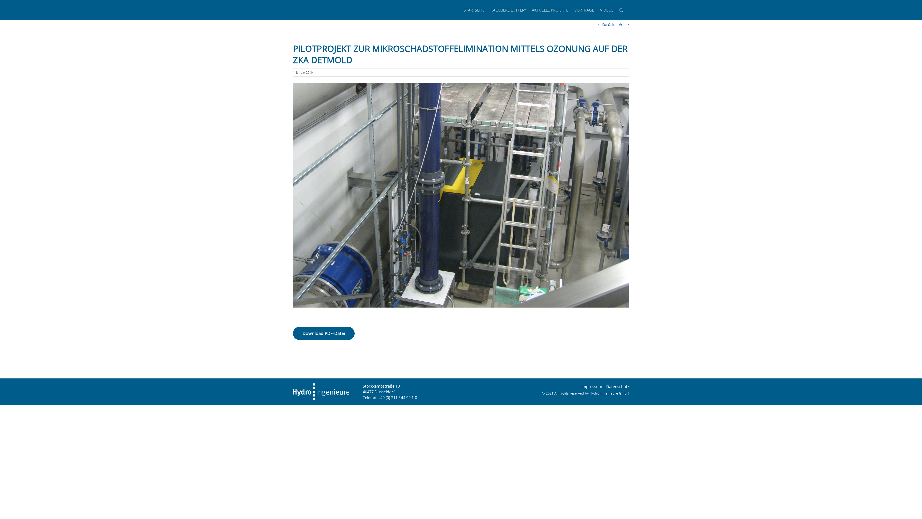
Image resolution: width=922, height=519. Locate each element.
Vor (622, 24)
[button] (621, 10)
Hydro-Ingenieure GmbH (609, 393)
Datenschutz (617, 386)
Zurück (608, 24)
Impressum (592, 386)
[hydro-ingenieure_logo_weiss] (321, 385)
